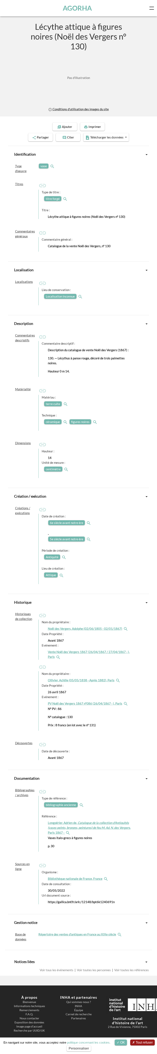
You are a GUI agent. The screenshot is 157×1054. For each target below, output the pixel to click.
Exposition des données (29, 1022)
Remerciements (29, 1010)
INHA (78, 1006)
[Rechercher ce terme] (52, 166)
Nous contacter (29, 1018)
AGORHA (77, 8)
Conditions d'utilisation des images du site (80, 109)
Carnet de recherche (79, 1014)
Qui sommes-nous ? (78, 1002)
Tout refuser (144, 1042)
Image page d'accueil (29, 1026)
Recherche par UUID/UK (29, 1031)
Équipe (78, 1010)
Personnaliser (79, 1048)
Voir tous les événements (57, 970)
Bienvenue (29, 1002)
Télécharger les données (107, 137)
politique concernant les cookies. (88, 1042)
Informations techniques (29, 1006)
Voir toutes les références (131, 970)
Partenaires (78, 1018)
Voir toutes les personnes (93, 970)
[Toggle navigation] (152, 8)
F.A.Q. (29, 1014)
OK (122, 1042)
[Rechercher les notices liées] (126, 628)
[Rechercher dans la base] (120, 934)
